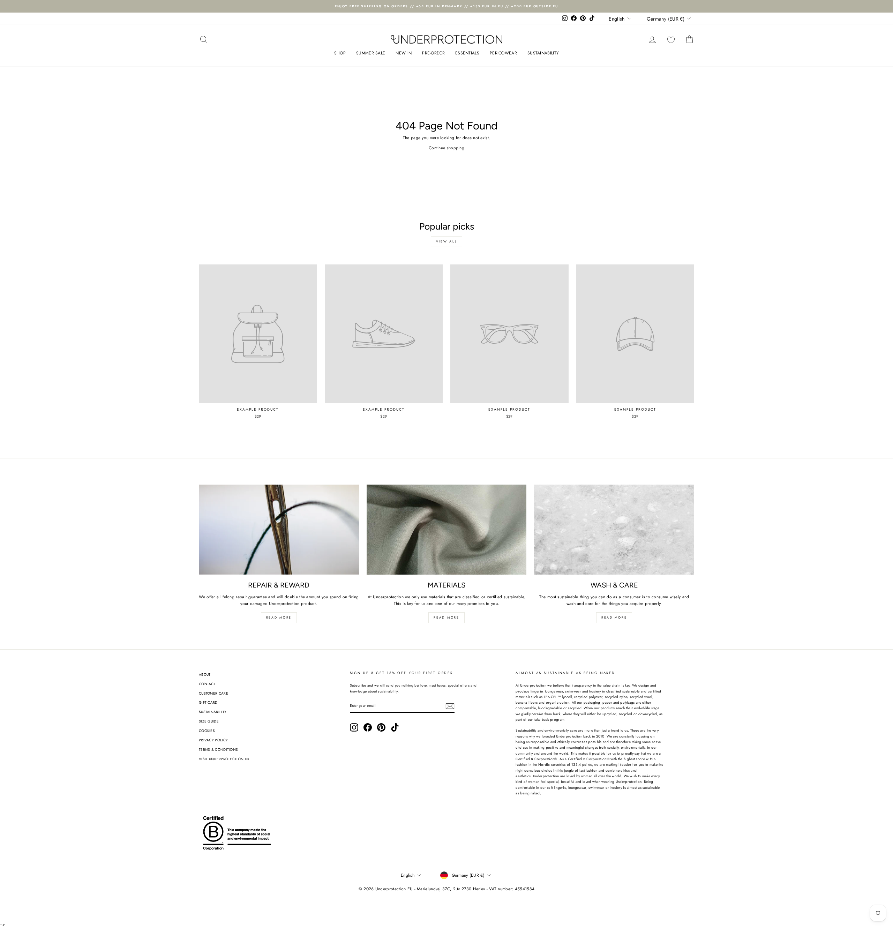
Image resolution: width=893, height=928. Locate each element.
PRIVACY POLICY (213, 740)
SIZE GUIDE (209, 721)
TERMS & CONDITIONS (218, 749)
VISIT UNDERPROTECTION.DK (224, 759)
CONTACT (207, 684)
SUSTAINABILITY (543, 53)
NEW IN (404, 53)
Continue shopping (446, 148)
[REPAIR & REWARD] (279, 530)
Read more (279, 617)
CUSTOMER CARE (213, 693)
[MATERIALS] (447, 530)
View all (446, 241)
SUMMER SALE (370, 53)
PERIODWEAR (503, 53)
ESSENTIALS (467, 53)
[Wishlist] (671, 39)
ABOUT (205, 674)
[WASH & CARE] (614, 530)
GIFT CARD (208, 702)
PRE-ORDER (433, 53)
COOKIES (207, 730)
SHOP (340, 53)
